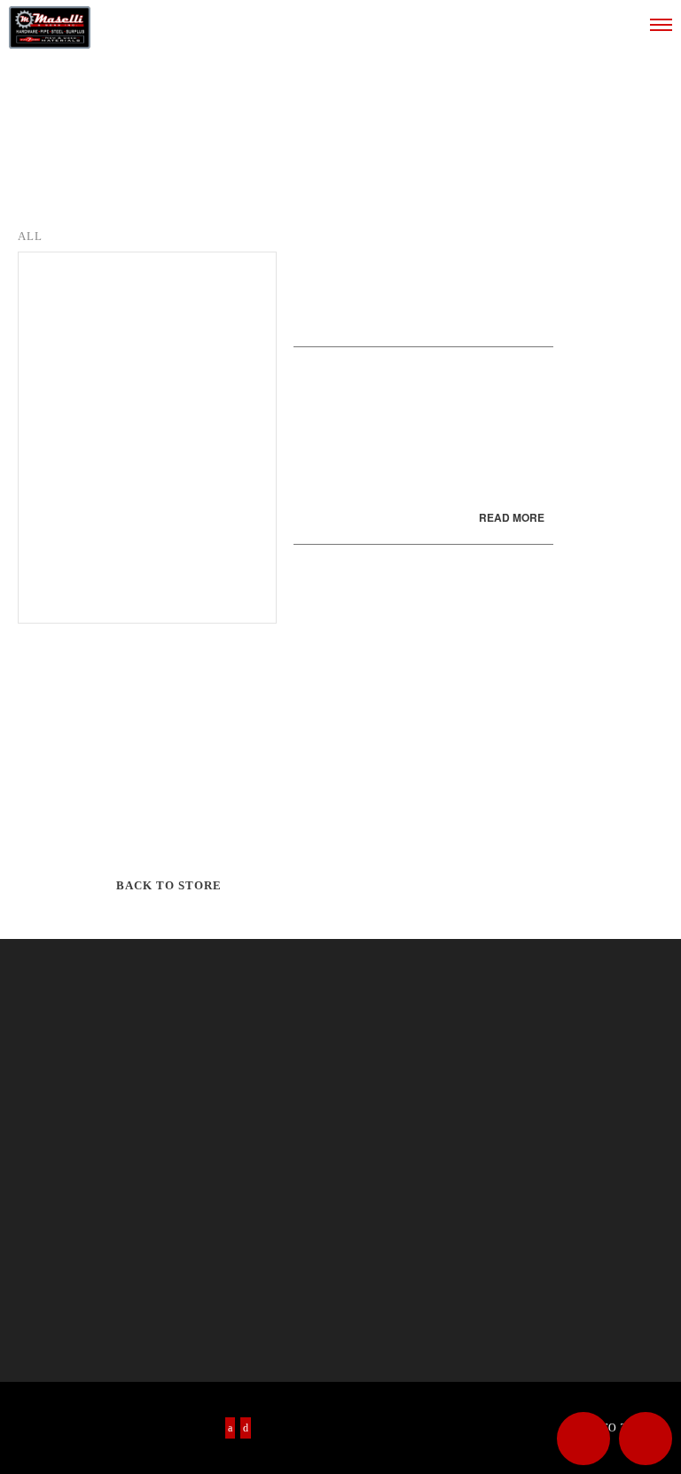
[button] (583, 1438)
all (30, 236)
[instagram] (245, 1428)
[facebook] (230, 1428)
